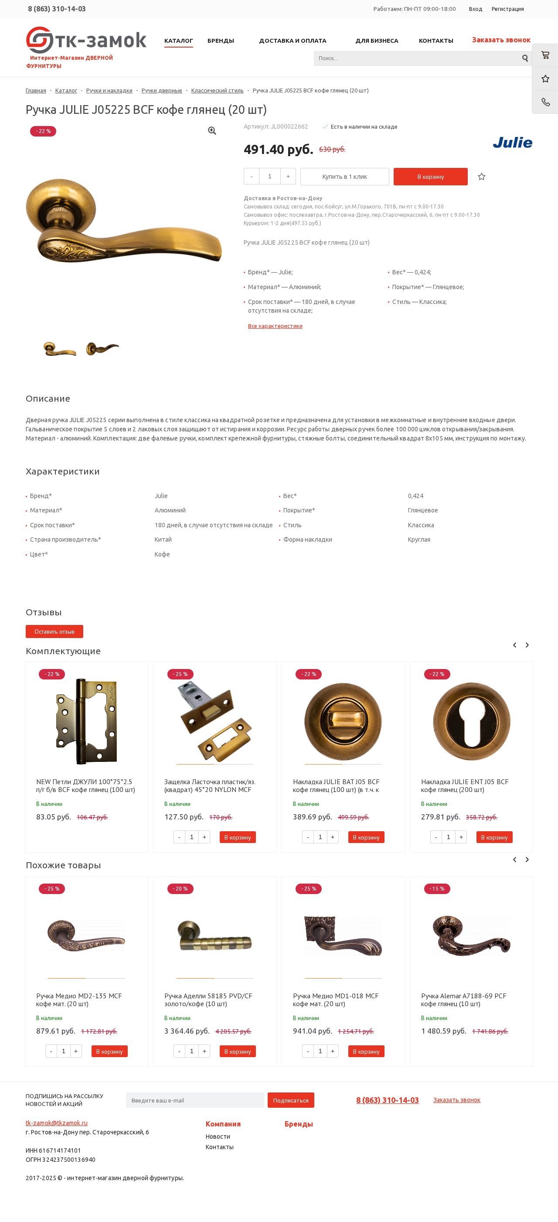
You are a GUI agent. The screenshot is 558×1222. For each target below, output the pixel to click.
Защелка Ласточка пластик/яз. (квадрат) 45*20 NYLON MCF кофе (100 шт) (209, 785)
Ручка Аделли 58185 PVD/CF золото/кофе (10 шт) (208, 999)
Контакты (220, 1146)
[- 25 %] (215, 722)
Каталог (66, 90)
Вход (475, 9)
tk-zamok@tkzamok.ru (57, 1123)
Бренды (299, 1124)
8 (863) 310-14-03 (57, 9)
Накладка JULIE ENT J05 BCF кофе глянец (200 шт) (465, 785)
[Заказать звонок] (545, 102)
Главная (36, 90)
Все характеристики (275, 326)
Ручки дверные (162, 90)
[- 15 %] (472, 936)
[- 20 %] (215, 936)
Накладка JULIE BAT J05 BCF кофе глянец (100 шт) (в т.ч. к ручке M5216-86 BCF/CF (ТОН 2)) (343, 785)
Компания (223, 1124)
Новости (218, 1136)
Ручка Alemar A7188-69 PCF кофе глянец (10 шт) (464, 999)
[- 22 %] (87, 722)
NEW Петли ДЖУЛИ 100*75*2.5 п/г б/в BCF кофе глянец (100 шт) (85, 785)
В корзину (431, 177)
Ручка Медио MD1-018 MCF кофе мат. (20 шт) (336, 999)
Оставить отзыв (54, 631)
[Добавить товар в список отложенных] (481, 176)
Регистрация (508, 9)
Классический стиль (217, 90)
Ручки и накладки (109, 90)
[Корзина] (545, 55)
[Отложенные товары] (545, 78)
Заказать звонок (501, 40)
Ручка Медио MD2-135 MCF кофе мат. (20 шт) (79, 999)
